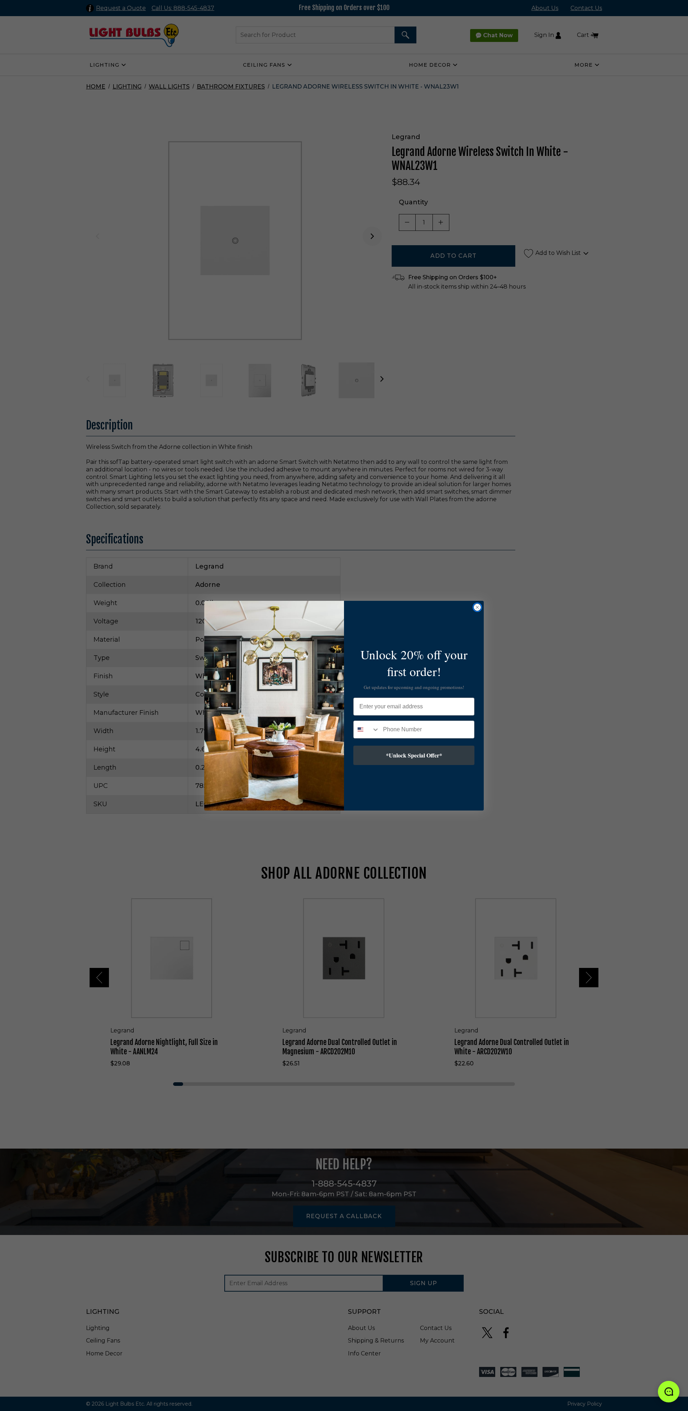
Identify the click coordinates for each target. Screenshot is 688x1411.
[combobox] (366, 729)
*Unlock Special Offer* (414, 755)
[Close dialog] (477, 607)
